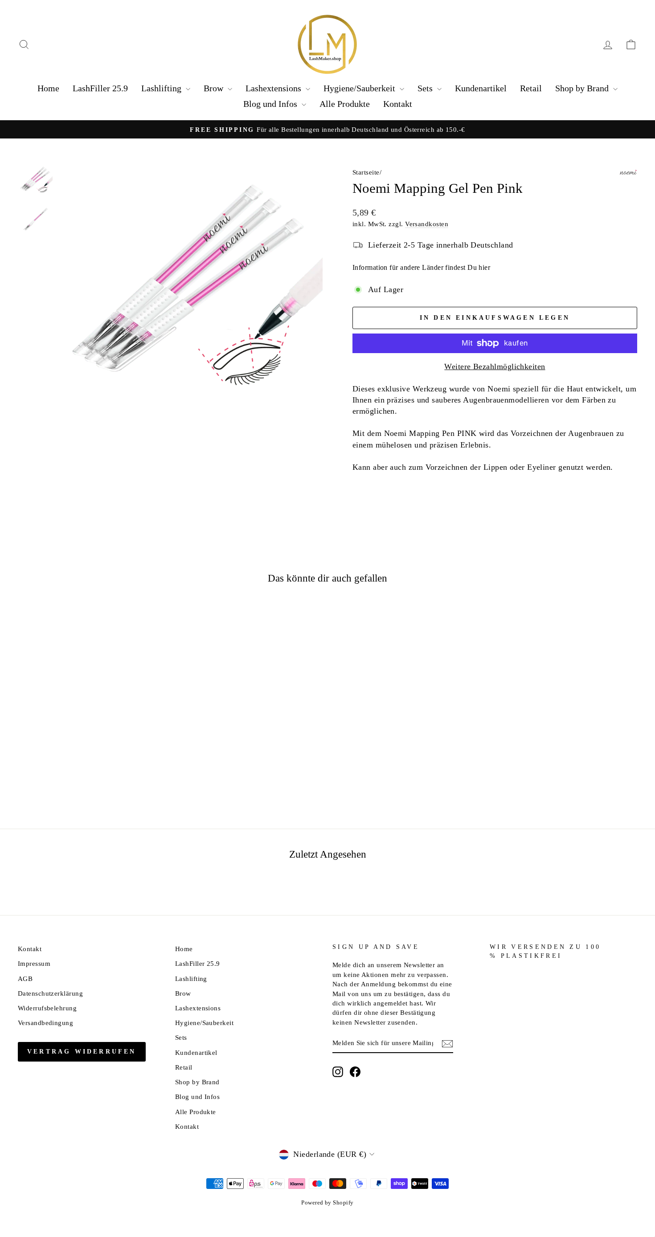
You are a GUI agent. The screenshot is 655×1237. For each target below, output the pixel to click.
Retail (531, 88)
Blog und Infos (271, 104)
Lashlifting (162, 88)
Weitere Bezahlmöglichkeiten (494, 366)
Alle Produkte (344, 104)
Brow (214, 88)
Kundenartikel (481, 88)
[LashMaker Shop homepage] (327, 44)
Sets (426, 88)
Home (48, 88)
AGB (25, 978)
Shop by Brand (583, 88)
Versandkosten (426, 224)
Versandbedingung (45, 1022)
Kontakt (397, 104)
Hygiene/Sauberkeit (360, 88)
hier (484, 267)
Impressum (34, 963)
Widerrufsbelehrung (47, 1008)
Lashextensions (274, 88)
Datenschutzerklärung (50, 993)
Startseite (366, 172)
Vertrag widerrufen (81, 1051)
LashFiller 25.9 (100, 88)
